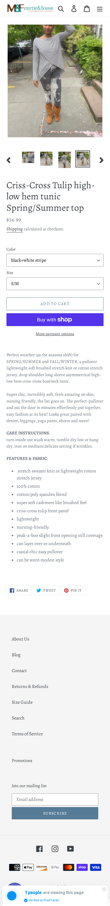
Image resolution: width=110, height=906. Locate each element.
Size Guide (22, 702)
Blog (16, 655)
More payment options (55, 334)
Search (18, 718)
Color (11, 249)
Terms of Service (27, 734)
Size (9, 272)
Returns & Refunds (30, 686)
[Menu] (99, 8)
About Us (20, 639)
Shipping (14, 229)
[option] (28, 157)
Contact (19, 670)
